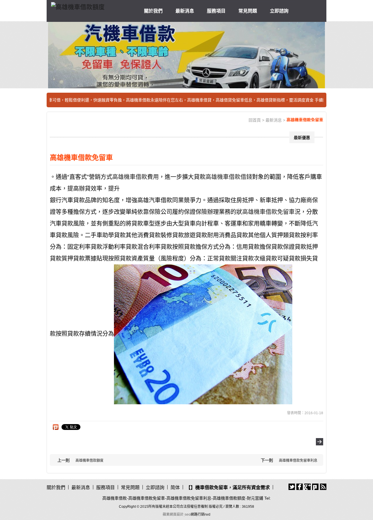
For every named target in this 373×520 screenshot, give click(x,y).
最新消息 (184, 10)
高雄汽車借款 (154, 200)
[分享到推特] (291, 487)
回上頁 (319, 441)
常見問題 (247, 10)
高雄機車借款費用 (135, 177)
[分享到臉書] (299, 487)
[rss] (323, 487)
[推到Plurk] (56, 427)
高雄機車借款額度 (89, 460)
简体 (175, 487)
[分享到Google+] (307, 487)
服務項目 (216, 10)
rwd (207, 514)
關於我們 (153, 10)
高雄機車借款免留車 (268, 212)
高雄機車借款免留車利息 (298, 460)
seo (188, 514)
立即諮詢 (279, 10)
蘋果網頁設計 (173, 514)
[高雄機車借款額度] (78, 6)
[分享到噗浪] (315, 487)
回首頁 (255, 120)
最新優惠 (302, 137)
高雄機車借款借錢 (228, 177)
